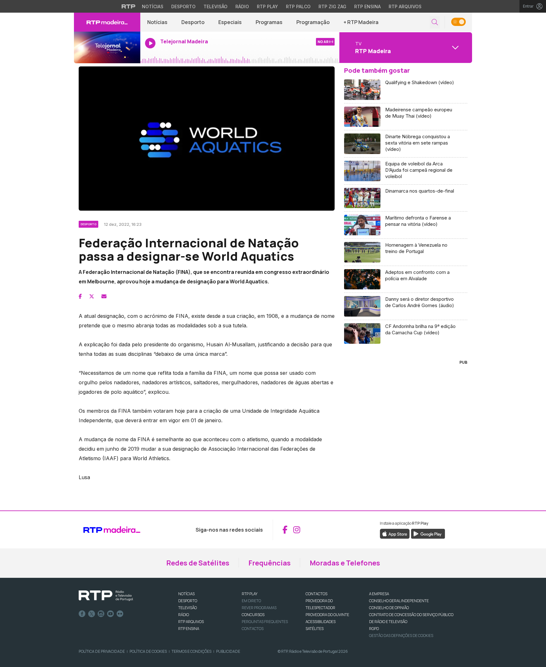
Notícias (152, 6)
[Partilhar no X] (91, 296)
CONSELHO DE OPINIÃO (389, 607)
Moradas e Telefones (345, 563)
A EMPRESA (379, 593)
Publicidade (228, 651)
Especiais (230, 22)
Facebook (82, 613)
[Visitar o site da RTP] (129, 6)
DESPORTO (187, 600)
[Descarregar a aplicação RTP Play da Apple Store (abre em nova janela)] (395, 533)
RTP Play (267, 6)
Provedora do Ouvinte (327, 614)
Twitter (91, 613)
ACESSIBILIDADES (321, 621)
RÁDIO (183, 614)
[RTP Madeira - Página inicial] (107, 22)
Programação (313, 22)
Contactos (253, 628)
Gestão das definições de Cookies (401, 635)
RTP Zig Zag (332, 6)
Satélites (315, 628)
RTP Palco (298, 6)
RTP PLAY (250, 593)
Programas (269, 22)
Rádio (242, 6)
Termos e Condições (191, 651)
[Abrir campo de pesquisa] (435, 22)
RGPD (374, 628)
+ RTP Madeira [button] (361, 22)
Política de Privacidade (102, 651)
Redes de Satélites (197, 563)
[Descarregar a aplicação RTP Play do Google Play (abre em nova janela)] (428, 533)
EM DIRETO (251, 600)
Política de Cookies (148, 651)
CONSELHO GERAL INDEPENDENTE (399, 600)
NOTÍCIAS (186, 593)
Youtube (110, 613)
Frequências (269, 563)
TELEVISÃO (187, 607)
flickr (120, 613)
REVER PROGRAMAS (259, 607)
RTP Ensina (367, 6)
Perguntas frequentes (265, 621)
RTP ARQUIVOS (191, 621)
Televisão (215, 6)
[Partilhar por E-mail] (103, 296)
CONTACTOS (316, 593)
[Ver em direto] (107, 47)
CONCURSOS (253, 614)
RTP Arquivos (405, 6)
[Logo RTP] (106, 595)
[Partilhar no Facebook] (80, 296)
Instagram (101, 613)
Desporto (183, 6)
